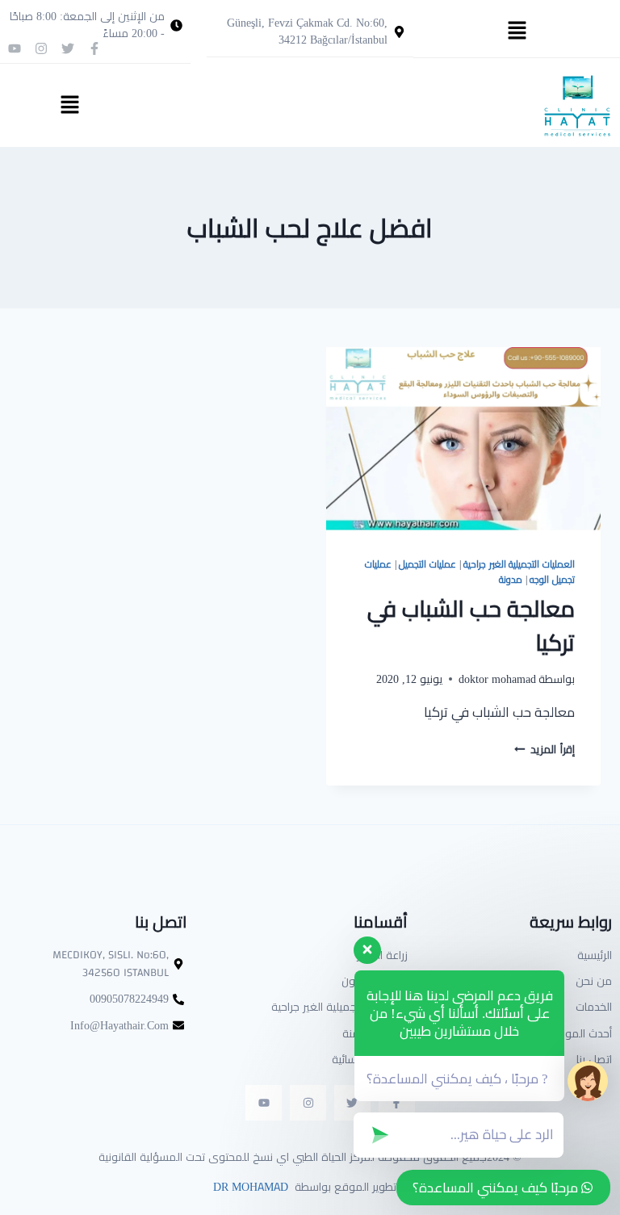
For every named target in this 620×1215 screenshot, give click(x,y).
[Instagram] (41, 48)
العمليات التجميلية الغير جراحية (519, 564)
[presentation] (463, 438)
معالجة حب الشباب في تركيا (471, 626)
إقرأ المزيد (544, 749)
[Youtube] (14, 48)
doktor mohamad (497, 678)
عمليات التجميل (427, 564)
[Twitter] (67, 48)
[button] (517, 31)
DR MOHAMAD (249, 1186)
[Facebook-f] (94, 48)
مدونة (510, 579)
